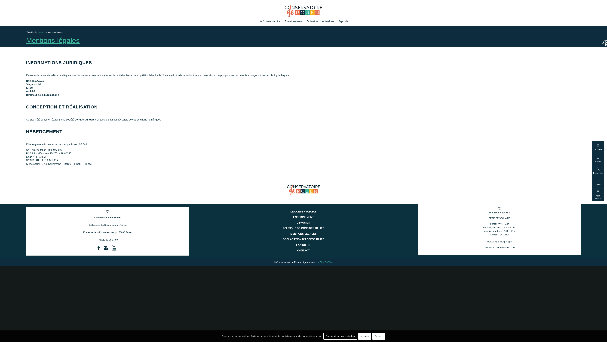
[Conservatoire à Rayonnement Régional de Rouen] (303, 12)
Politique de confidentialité (303, 228)
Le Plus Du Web (84, 119)
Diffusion (303, 222)
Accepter (365, 336)
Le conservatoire (303, 211)
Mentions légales (53, 40)
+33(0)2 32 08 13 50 (107, 239)
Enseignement (303, 217)
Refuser (378, 336)
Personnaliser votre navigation (340, 336)
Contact (303, 250)
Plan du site (303, 245)
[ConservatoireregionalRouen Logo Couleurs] (303, 190)
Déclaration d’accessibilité (303, 239)
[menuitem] (269, 21)
